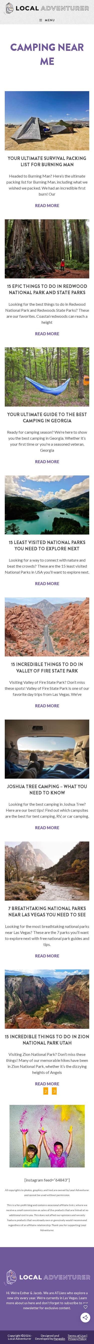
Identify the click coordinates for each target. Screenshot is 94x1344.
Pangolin (59, 1338)
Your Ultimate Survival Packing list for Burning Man (47, 161)
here (31, 1303)
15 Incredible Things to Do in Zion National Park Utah (47, 1040)
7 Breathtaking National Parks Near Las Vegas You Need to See (47, 911)
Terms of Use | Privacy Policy (77, 1337)
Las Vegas (70, 1298)
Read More (47, 205)
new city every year (21, 1298)
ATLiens (60, 1293)
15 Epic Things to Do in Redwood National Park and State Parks (47, 289)
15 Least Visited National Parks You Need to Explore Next (47, 545)
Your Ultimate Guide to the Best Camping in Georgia (47, 417)
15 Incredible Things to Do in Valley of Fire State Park (47, 667)
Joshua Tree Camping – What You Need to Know (47, 789)
